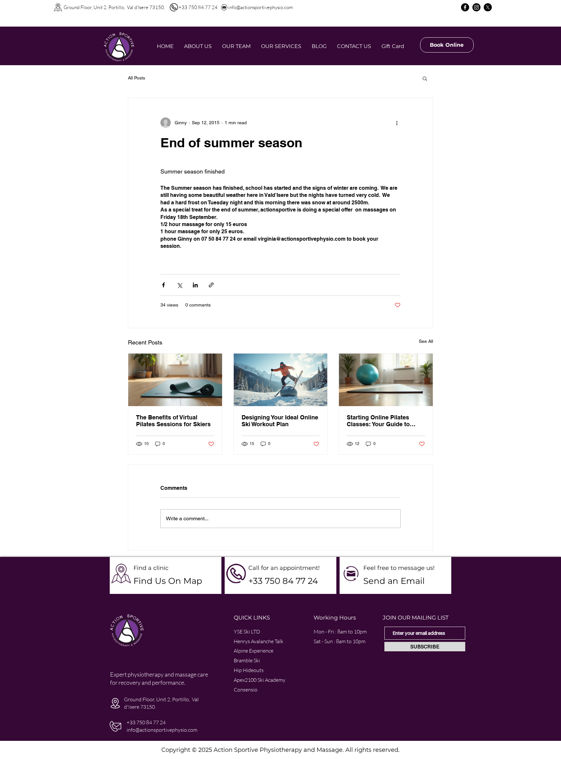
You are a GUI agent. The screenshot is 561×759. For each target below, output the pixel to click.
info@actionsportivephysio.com (260, 7)
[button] (425, 78)
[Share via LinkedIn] (195, 285)
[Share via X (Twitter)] (179, 285)
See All (426, 341)
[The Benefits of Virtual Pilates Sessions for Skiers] (175, 380)
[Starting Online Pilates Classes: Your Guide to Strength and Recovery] (386, 380)
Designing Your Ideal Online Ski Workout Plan (280, 421)
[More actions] (397, 122)
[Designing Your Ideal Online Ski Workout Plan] (281, 380)
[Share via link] (211, 285)
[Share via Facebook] (163, 285)
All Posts (136, 77)
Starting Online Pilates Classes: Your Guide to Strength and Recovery (379, 421)
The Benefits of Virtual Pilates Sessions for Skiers (173, 421)
